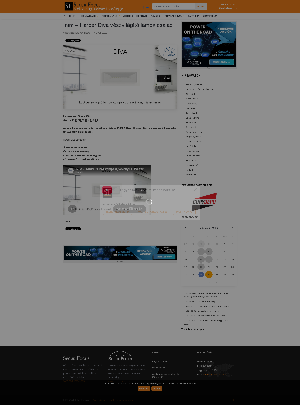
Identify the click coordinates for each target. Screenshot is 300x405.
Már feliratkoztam (151, 211)
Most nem (183, 211)
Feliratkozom (116, 211)
